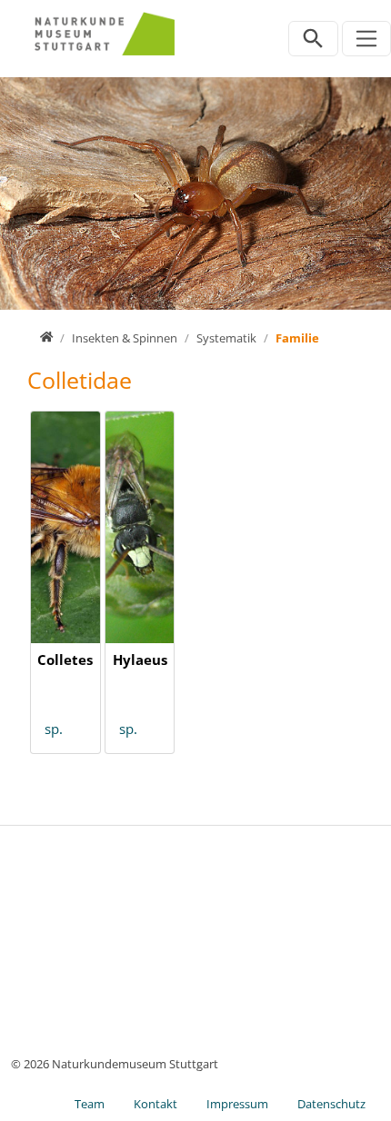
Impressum (237, 1104)
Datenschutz (331, 1104)
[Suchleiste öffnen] (313, 38)
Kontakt (155, 1104)
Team (90, 1104)
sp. (54, 728)
